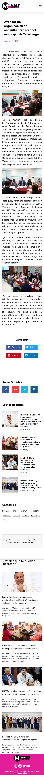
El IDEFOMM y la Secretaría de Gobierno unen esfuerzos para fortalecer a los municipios (27, 463)
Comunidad (26, 511)
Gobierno (7, 515)
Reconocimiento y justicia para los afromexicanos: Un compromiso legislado (30, 484)
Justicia (16, 515)
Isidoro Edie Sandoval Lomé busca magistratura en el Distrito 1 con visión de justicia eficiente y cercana (30, 420)
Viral (5, 520)
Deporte (36, 511)
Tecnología (35, 515)
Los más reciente (9, 511)
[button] (40, 6)
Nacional (25, 515)
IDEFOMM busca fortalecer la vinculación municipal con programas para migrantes (30, 442)
